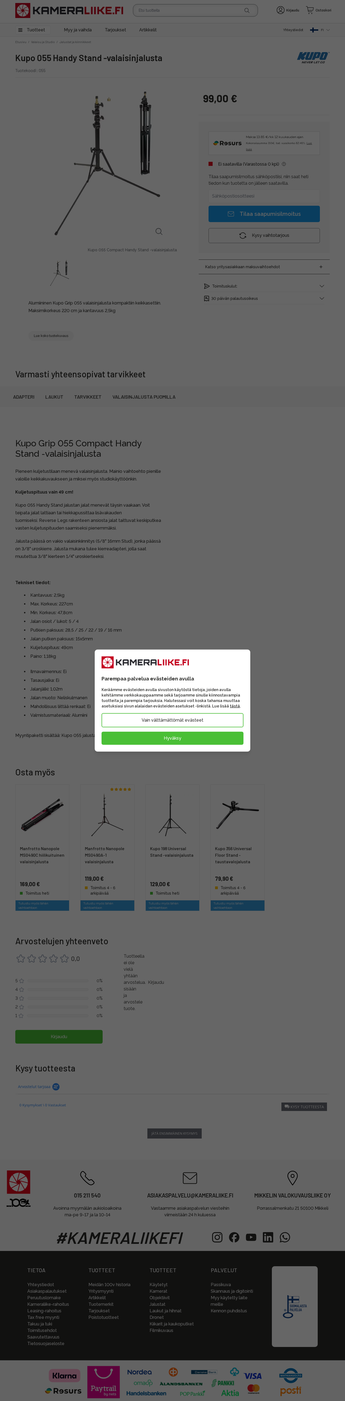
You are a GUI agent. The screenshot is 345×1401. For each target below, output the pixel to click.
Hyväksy (172, 738)
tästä (235, 706)
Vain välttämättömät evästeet (172, 720)
